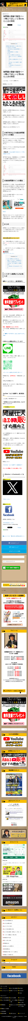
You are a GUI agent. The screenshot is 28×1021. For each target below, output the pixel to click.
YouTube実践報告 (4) (8, 920)
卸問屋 (17, 536)
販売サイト (22, 536)
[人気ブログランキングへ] (6, 251)
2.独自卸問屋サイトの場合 (12, 51)
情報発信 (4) (6, 943)
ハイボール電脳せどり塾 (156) (10, 934)
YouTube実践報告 (5, 997)
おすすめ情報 (13, 997)
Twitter (20, 993)
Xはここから (7, 499)
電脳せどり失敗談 (5, 1008)
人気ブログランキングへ (8, 253)
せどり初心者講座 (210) (9, 929)
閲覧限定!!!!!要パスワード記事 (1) (11, 951)
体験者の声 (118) (7, 937)
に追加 (14, 551)
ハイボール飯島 (3, 590)
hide (16, 43)
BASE (4, 211)
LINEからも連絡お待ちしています (14, 261)
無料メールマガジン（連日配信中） (14, 260)
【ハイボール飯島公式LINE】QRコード (13, 372)
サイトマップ (22, 1013)
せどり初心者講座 (14, 988)
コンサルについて (5, 990)
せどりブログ (7, 536)
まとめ (8, 53)
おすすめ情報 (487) (8, 923)
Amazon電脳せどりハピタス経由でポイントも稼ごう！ (13, 881)
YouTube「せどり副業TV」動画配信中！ (13, 464)
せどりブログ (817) (8, 926)
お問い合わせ (13, 1013)
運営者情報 (4, 1013)
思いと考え (21, 1002)
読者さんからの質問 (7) (9, 946)
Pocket (19, 25)
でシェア (14, 543)
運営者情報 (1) (7, 949)
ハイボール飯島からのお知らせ (13, 54)
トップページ (4, 988)
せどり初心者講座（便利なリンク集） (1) (12, 931)
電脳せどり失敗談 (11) (8, 954)
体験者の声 (21, 1000)
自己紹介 (21, 988)
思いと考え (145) (7, 940)
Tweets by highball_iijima (6, 969)
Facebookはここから (9, 522)
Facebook (21, 990)
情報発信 (3, 1004)
